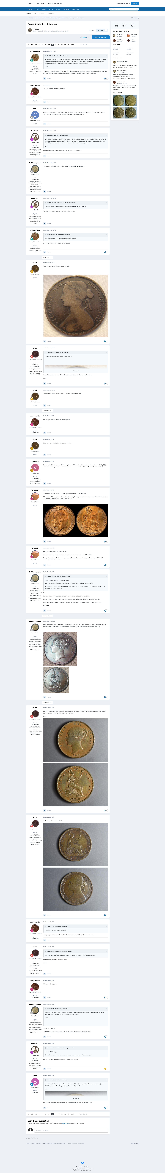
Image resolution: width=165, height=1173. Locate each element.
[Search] (137, 9)
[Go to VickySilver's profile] (35, 467)
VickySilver (34, 461)
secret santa (35, 85)
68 (52, 44)
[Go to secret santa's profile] (35, 91)
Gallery (58, 9)
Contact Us (79, 1167)
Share (92, 30)
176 (36, 124)
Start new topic (84, 37)
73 (68, 44)
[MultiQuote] (44, 78)
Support (44, 9)
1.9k (36, 363)
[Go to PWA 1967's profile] (35, 496)
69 (55, 44)
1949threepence (35, 163)
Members (42, 13)
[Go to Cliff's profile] (35, 115)
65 (42, 44)
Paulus (36, 29)
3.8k (35, 476)
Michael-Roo (35, 51)
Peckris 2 (34, 131)
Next (72, 44)
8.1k (36, 178)
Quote (49, 78)
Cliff (34, 109)
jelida (63, 55)
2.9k (35, 100)
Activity (37, 9)
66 (45, 44)
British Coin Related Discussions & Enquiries (56, 31)
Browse (30, 9)
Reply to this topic (100, 37)
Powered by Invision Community (82, 1170)
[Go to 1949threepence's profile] (35, 169)
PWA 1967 (35, 490)
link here (46, 605)
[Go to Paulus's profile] (30, 30)
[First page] (28, 45)
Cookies (86, 1167)
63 (36, 44)
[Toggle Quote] (46, 55)
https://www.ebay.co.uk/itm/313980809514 (55, 551)
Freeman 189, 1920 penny (76, 166)
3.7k (35, 145)
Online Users (51, 13)
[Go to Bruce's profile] (35, 1082)
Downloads (66, 9)
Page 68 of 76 (83, 44)
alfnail (34, 263)
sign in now (65, 1123)
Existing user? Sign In (122, 3)
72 (65, 44)
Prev (32, 44)
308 (36, 1090)
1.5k (36, 66)
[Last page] (76, 45)
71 (61, 44)
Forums (28, 13)
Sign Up (135, 3)
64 (39, 44)
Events (51, 9)
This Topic (130, 9)
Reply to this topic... (42, 1130)
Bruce (35, 1076)
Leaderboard (75, 9)
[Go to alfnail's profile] (35, 269)
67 (49, 44)
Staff (35, 13)
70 (58, 44)
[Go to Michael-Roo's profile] (35, 57)
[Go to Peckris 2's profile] (35, 137)
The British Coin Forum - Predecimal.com (44, 3)
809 (36, 277)
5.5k (35, 505)
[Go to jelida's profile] (35, 354)
